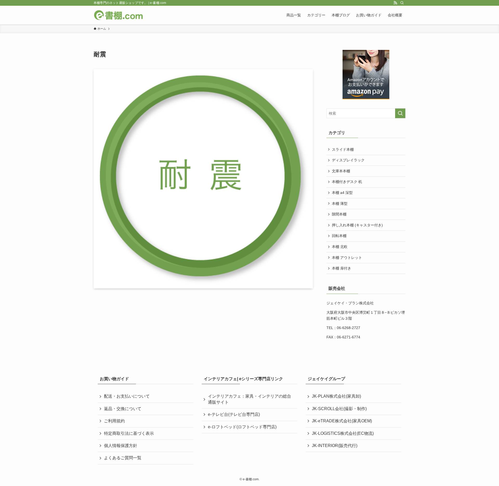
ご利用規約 (114, 421)
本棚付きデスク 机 (347, 182)
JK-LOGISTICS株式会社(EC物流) (343, 433)
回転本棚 (339, 236)
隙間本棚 (339, 214)
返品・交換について (122, 408)
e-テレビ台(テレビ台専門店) (234, 414)
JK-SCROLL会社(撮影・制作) (339, 408)
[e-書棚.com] (118, 15)
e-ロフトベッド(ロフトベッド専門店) (242, 427)
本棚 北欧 (339, 247)
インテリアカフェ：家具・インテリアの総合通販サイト (249, 399)
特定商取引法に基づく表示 (129, 433)
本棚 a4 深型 (342, 193)
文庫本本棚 (341, 171)
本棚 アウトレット (347, 257)
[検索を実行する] (400, 113)
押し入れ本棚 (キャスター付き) (357, 225)
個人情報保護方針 (120, 445)
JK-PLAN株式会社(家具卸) (336, 396)
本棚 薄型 (339, 203)
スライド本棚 (343, 149)
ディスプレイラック (348, 160)
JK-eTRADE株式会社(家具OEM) (342, 421)
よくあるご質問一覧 (122, 458)
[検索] (402, 3)
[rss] (395, 3)
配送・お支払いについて (127, 396)
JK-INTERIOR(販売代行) (334, 445)
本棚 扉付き (341, 268)
